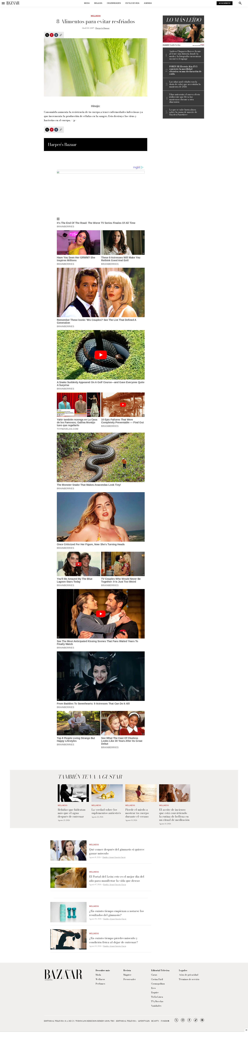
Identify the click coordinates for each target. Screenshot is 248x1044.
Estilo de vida (132, 3)
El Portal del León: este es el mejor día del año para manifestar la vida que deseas (116, 878)
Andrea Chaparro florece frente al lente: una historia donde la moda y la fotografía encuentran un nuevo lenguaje (185, 55)
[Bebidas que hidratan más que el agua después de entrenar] (73, 793)
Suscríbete (224, 3)
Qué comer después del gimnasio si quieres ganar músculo (116, 851)
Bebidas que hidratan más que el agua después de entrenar (71, 813)
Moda (87, 3)
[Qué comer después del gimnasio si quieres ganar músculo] (68, 850)
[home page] (12, 3)
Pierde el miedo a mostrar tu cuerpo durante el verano (137, 813)
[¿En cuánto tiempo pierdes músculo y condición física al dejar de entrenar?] (68, 939)
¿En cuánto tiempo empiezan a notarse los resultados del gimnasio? (116, 913)
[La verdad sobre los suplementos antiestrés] (107, 793)
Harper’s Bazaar (102, 28)
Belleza (98, 3)
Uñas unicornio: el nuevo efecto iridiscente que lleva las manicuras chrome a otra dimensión (184, 98)
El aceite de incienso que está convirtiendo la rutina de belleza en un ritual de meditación (174, 814)
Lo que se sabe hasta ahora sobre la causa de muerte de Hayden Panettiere (183, 112)
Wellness (95, 16)
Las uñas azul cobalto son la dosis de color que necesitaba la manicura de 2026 (185, 84)
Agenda (148, 3)
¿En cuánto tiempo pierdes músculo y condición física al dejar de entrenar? (113, 940)
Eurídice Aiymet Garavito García (114, 857)
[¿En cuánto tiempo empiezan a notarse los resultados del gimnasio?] (68, 912)
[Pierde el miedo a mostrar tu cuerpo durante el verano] (141, 793)
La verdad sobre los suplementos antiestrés (106, 811)
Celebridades (114, 3)
